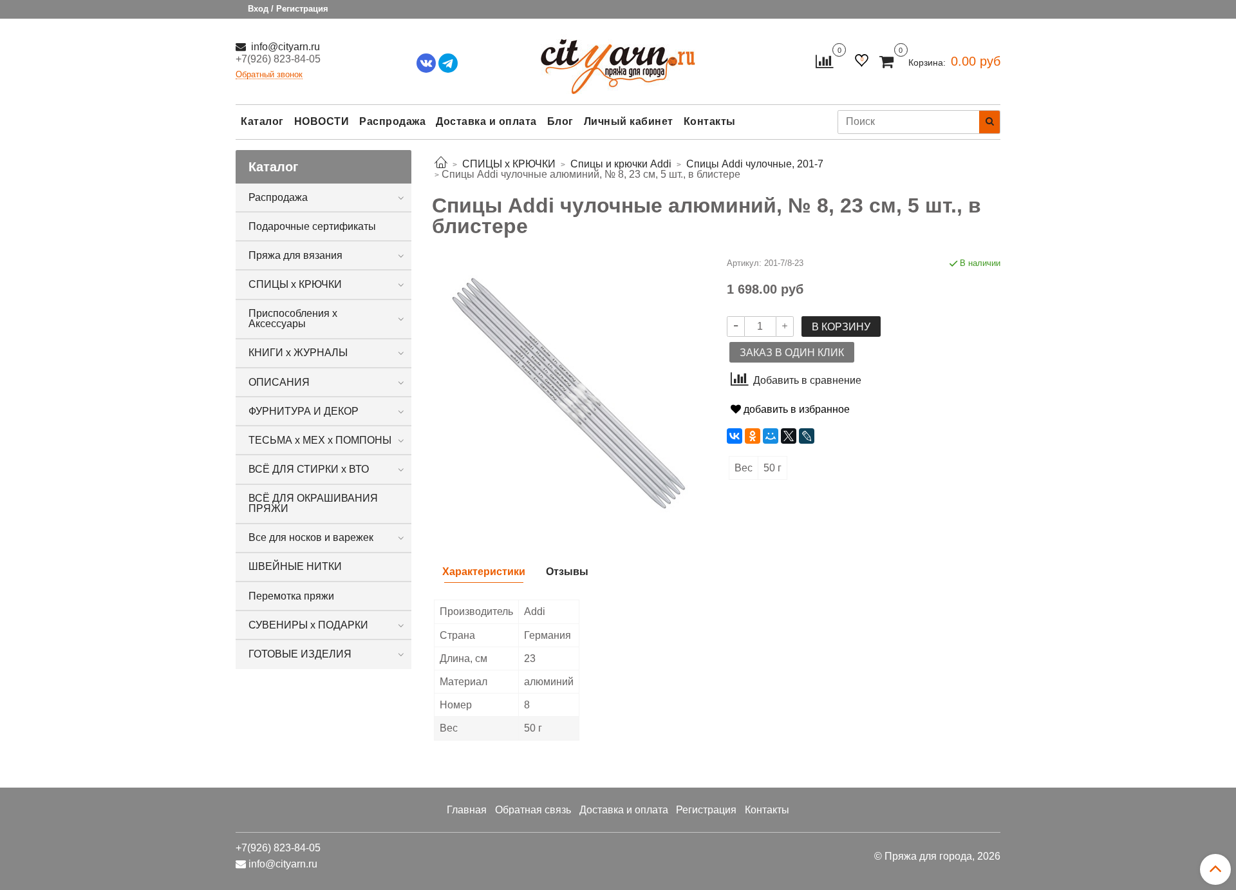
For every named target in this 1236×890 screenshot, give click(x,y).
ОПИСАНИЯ (279, 382)
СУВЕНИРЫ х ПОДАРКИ (308, 625)
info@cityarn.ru (284, 46)
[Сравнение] (824, 60)
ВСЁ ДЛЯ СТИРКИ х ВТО (308, 469)
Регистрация (706, 809)
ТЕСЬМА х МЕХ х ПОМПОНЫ (319, 440)
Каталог (262, 121)
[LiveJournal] (806, 436)
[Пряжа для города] (618, 58)
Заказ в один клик (792, 352)
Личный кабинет (628, 121)
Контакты (710, 121)
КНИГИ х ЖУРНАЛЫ (298, 352)
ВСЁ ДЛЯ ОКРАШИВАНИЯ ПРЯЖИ (313, 503)
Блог (560, 121)
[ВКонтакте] (734, 436)
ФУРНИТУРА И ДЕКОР (303, 411)
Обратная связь (533, 809)
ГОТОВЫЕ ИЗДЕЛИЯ (299, 654)
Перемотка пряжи (291, 596)
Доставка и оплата (486, 121)
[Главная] (441, 163)
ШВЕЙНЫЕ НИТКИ (295, 566)
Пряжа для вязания (295, 255)
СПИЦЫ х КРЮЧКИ (295, 284)
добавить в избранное (795, 409)
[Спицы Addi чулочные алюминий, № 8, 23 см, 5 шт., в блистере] (569, 393)
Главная (467, 809)
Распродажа (392, 121)
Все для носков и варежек (310, 537)
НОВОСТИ (322, 121)
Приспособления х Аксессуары (292, 318)
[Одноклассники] (752, 436)
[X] (788, 436)
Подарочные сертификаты (312, 226)
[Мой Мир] (770, 436)
